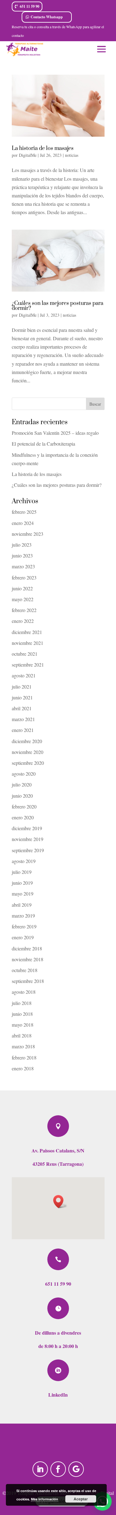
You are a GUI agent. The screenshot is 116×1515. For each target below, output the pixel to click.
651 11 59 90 (29, 6)
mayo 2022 (22, 599)
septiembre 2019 (28, 850)
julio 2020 (22, 784)
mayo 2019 (22, 893)
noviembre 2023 (27, 534)
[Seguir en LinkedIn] (40, 1469)
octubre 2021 (24, 653)
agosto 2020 (24, 773)
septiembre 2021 (28, 664)
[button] (60, 1201)
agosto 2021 (24, 675)
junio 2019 (22, 882)
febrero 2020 (24, 806)
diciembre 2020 (27, 741)
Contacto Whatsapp (47, 17)
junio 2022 (22, 588)
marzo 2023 (23, 566)
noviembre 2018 (27, 959)
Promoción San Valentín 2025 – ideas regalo (55, 432)
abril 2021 (22, 708)
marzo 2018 (23, 1046)
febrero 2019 (24, 926)
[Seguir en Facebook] (58, 1469)
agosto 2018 (24, 992)
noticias (71, 155)
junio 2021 (22, 697)
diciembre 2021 (27, 632)
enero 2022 (23, 621)
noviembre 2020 (27, 752)
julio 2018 (22, 1003)
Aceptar (81, 1499)
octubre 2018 (24, 970)
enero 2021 (23, 730)
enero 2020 (23, 817)
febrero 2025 (24, 512)
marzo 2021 (23, 719)
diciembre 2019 (27, 828)
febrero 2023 (24, 577)
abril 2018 (22, 1035)
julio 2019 (22, 872)
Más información (44, 1499)
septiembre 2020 (28, 763)
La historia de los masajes (43, 148)
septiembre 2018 (28, 981)
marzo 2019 (23, 915)
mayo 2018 (22, 1024)
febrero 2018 (24, 1057)
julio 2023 (22, 544)
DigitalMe (28, 155)
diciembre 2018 (27, 948)
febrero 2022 (24, 610)
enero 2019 (23, 937)
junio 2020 (22, 795)
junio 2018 (22, 1014)
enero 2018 (23, 1068)
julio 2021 (22, 686)
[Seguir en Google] (76, 1469)
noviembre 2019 (27, 839)
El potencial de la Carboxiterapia (43, 443)
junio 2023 (22, 555)
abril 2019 (22, 904)
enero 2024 (23, 523)
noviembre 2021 (27, 643)
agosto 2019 (24, 861)
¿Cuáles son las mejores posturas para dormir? (57, 306)
